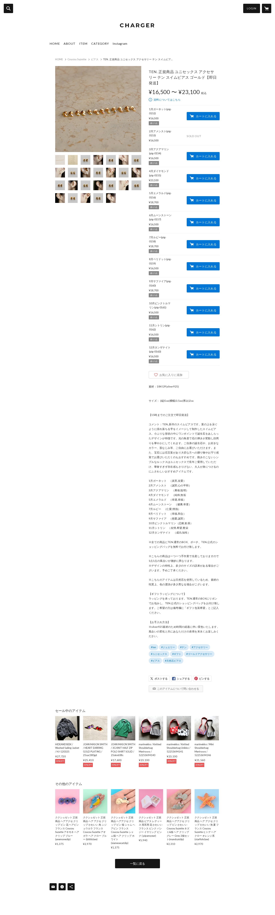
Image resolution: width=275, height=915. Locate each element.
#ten (153, 647)
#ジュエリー (168, 647)
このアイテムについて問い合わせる (178, 688)
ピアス (95, 59)
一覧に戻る (137, 863)
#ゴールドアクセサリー (199, 653)
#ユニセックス (159, 653)
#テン (183, 647)
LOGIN (251, 8)
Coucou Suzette (77, 59)
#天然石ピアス (173, 660)
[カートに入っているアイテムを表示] (266, 8)
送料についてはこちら (167, 99)
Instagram (120, 43)
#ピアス (155, 660)
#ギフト (176, 653)
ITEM (83, 43)
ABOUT (69, 43)
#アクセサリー (200, 647)
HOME (55, 43)
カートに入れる (206, 116)
